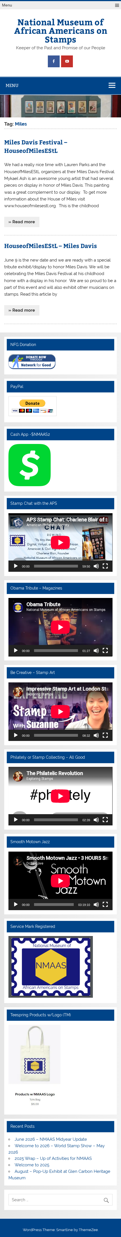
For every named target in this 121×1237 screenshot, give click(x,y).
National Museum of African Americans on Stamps (60, 30)
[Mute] (96, 566)
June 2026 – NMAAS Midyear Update (51, 1139)
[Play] (16, 566)
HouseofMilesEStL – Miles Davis (50, 246)
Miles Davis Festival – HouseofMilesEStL (35, 146)
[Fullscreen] (105, 566)
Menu (7, 5)
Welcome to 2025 (32, 1164)
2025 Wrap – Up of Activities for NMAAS (53, 1158)
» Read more (21, 221)
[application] (60, 542)
